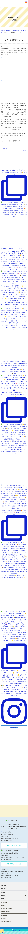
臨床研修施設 (4, 902)
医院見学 (3, 905)
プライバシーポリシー (6, 921)
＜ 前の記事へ (4, 148)
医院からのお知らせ (5, 911)
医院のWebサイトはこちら (14, 845)
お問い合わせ (4, 915)
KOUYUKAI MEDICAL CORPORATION (12, 928)
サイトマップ (4, 918)
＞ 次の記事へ (23, 151)
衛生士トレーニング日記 (6, 908)
